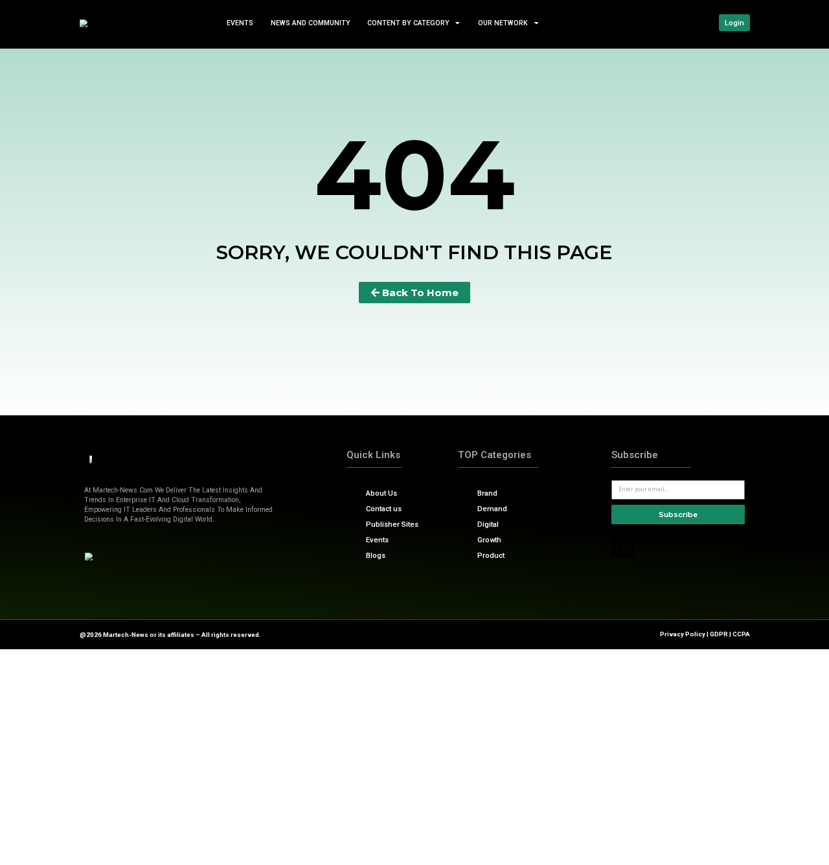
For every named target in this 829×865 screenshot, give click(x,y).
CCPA (741, 634)
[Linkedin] (623, 546)
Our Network (503, 22)
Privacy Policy (682, 634)
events (240, 22)
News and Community (310, 22)
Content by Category (408, 22)
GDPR (719, 634)
